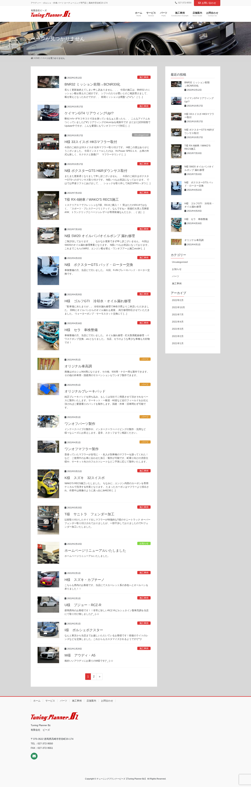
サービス (50, 700)
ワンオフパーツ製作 (80, 424)
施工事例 (144, 77)
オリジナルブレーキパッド (85, 391)
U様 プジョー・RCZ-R (83, 605)
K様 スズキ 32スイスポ (85, 478)
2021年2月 (178, 336)
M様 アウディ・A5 (80, 655)
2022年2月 (178, 300)
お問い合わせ (209, 3)
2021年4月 (178, 321)
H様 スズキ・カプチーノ (84, 580)
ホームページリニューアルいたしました (95, 550)
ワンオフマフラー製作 (82, 449)
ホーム (36, 700)
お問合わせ (107, 700)
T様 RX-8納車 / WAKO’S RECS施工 (92, 199)
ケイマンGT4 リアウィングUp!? (89, 113)
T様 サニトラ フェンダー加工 (89, 514)
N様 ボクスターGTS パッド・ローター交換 (99, 265)
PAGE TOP (242, 760)
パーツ (145, 359)
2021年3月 (178, 328)
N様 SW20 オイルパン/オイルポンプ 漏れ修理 (100, 236)
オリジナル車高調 (78, 366)
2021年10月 (178, 307)
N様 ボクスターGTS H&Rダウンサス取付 (96, 171)
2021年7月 (178, 314)
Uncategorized (141, 135)
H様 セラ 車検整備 (81, 330)
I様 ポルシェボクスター (84, 630)
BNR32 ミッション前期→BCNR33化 (92, 84)
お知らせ (144, 543)
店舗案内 (91, 700)
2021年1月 (178, 343)
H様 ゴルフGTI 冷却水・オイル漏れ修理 (98, 301)
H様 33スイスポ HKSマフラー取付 (91, 142)
